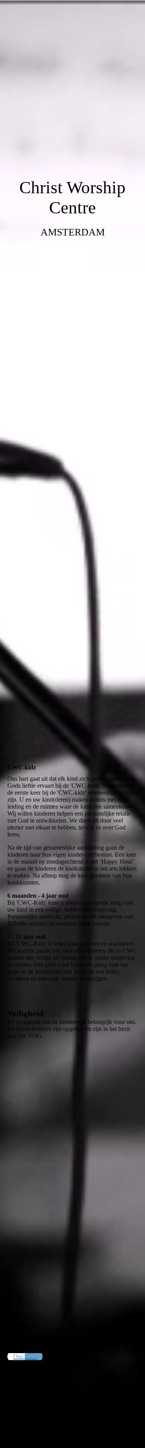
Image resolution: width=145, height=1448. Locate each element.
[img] (72, 362)
